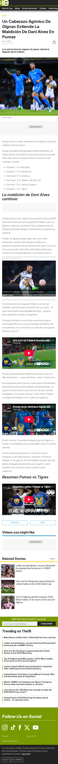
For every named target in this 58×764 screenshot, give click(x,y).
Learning (52, 8)
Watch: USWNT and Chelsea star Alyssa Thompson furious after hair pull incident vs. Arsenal (28, 683)
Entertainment (29, 8)
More (52, 559)
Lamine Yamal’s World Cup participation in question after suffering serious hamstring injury (28, 667)
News (17, 8)
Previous (15, 522)
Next (43, 522)
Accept (6, 760)
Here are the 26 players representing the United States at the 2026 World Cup (35, 582)
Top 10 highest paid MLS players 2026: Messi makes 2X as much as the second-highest (35, 600)
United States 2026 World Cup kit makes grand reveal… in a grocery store (26, 699)
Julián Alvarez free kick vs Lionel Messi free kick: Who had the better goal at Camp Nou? (29, 675)
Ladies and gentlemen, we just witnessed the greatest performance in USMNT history (35, 568)
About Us (31, 736)
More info (26, 754)
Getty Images (7, 117)
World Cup (7, 8)
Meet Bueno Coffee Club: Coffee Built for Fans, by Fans (30, 637)
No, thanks (17, 760)
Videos (43, 8)
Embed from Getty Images (11, 259)
